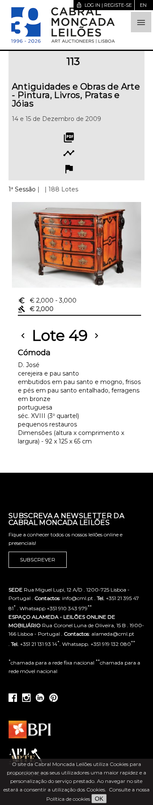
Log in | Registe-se (104, 5)
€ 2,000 (47, 300)
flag (69, 169)
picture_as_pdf (69, 137)
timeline (69, 153)
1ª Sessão (22, 189)
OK (99, 798)
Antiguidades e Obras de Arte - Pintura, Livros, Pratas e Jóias (76, 95)
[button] (141, 22)
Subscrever (37, 559)
